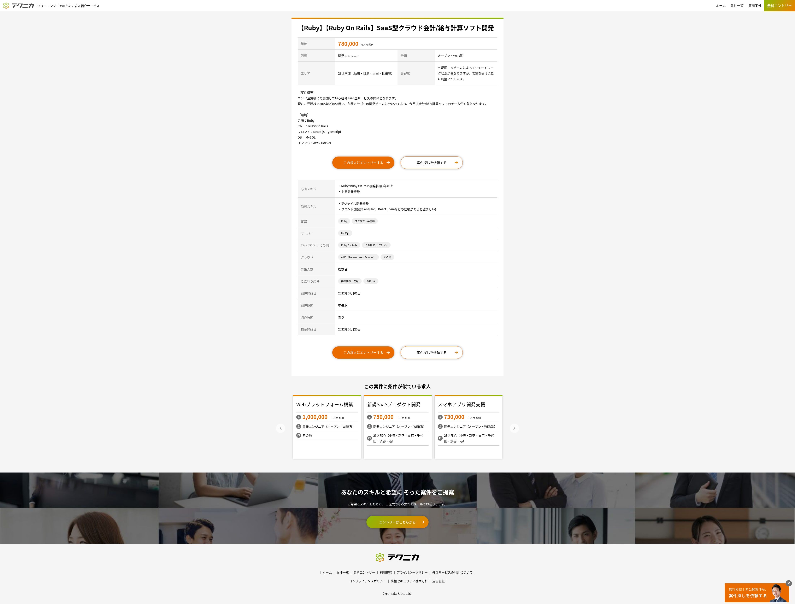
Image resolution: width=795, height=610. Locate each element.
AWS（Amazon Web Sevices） (358, 257)
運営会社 (438, 581)
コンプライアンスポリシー (367, 581)
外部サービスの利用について (452, 572)
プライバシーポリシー (412, 572)
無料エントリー (364, 572)
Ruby (344, 221)
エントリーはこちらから (397, 522)
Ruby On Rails (349, 245)
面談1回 (370, 281)
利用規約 (386, 572)
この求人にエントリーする (363, 162)
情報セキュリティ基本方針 (409, 581)
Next (514, 428)
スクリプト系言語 (365, 221)
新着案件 (755, 5)
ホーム (721, 5)
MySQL (345, 233)
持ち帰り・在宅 (350, 281)
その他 (387, 257)
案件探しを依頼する (432, 162)
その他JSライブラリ (376, 245)
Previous (280, 428)
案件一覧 (737, 5)
